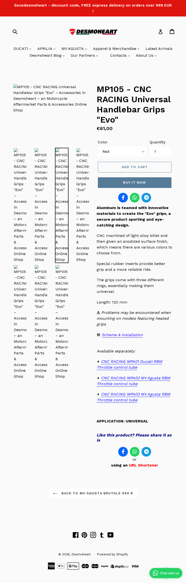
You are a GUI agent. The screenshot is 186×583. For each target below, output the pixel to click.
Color (103, 142)
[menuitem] (22, 49)
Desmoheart (81, 554)
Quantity (157, 142)
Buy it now (134, 182)
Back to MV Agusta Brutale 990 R (96, 493)
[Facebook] (123, 197)
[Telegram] (146, 197)
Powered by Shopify (112, 554)
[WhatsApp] (135, 197)
